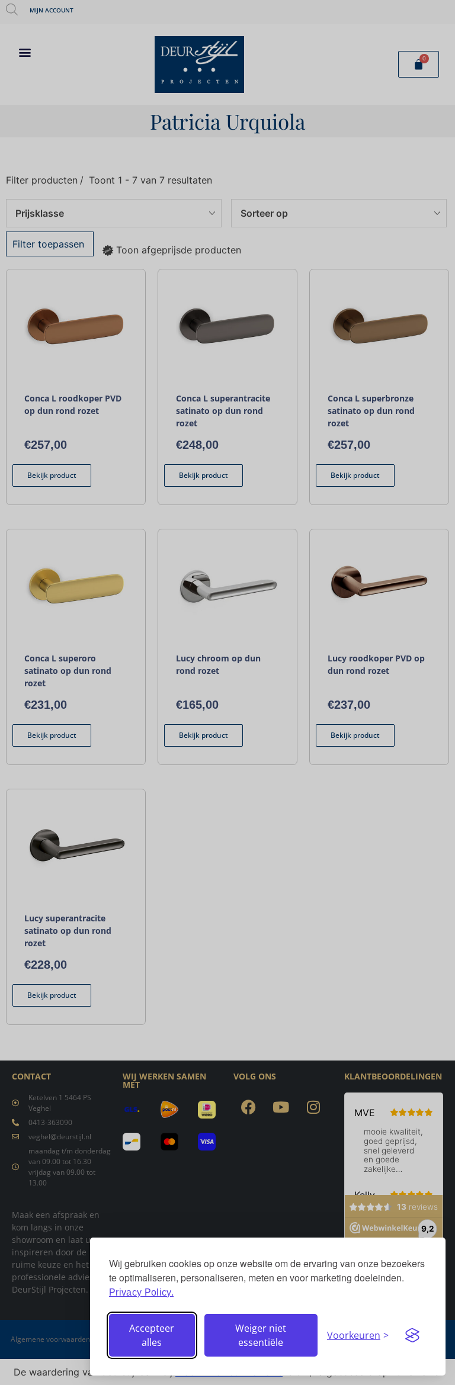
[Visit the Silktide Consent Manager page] (412, 1335)
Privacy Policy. (141, 1292)
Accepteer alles (151, 1335)
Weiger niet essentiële (260, 1335)
